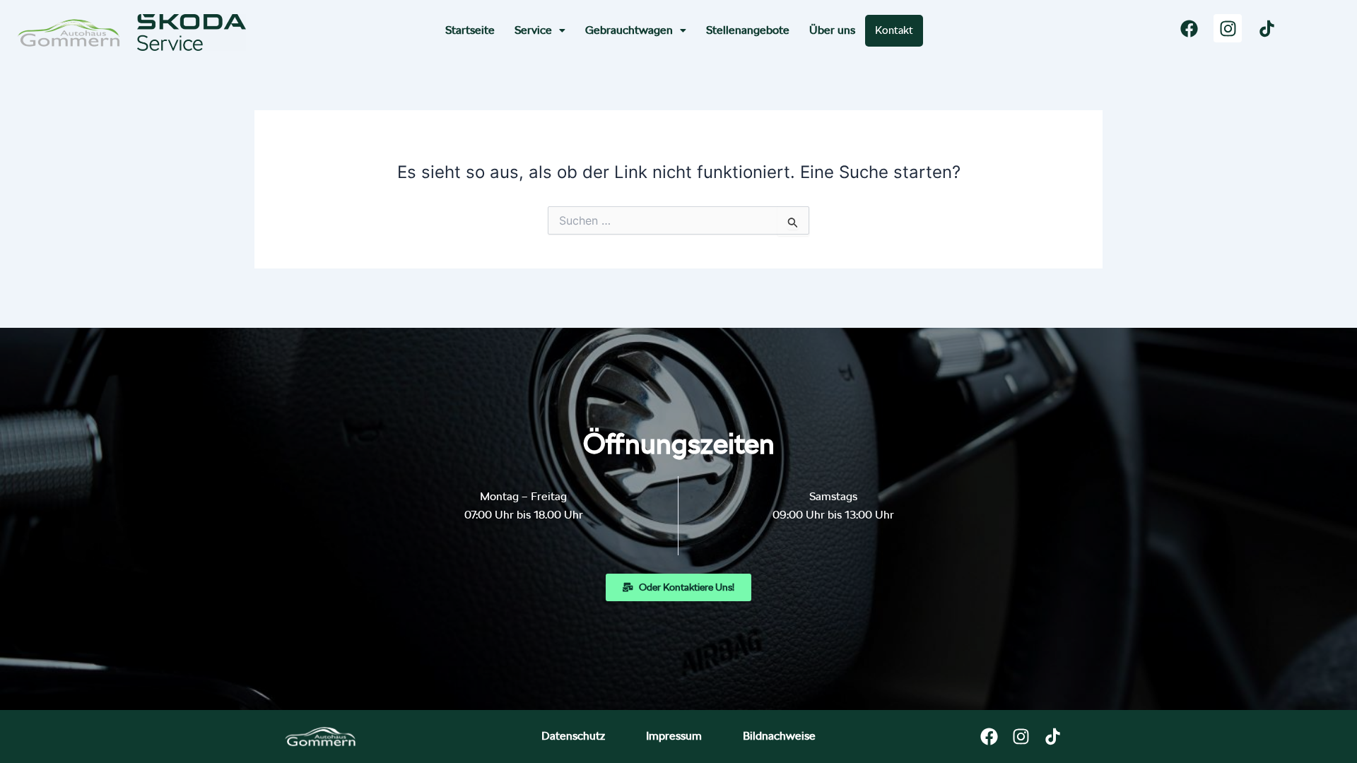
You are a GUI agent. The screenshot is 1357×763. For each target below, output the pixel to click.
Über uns (832, 30)
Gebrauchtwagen (629, 30)
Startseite (470, 30)
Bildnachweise (779, 736)
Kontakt (894, 30)
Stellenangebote (747, 30)
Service (533, 30)
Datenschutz (573, 736)
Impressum (674, 736)
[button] (540, 30)
